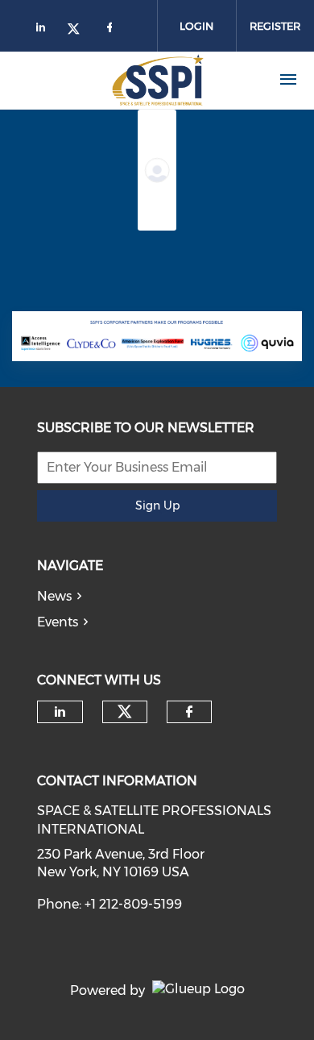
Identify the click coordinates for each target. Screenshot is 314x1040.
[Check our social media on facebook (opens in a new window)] (189, 711)
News (54, 596)
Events (57, 622)
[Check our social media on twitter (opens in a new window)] (124, 712)
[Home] (128, 80)
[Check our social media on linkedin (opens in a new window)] (60, 711)
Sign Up (157, 505)
